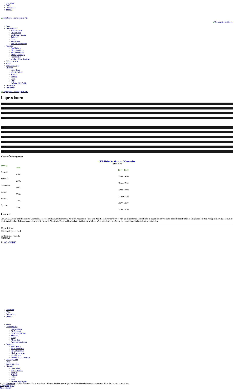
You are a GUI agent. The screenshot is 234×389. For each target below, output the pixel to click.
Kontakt (9, 10)
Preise (8, 63)
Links (13, 79)
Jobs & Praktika (17, 72)
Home (8, 26)
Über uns (9, 68)
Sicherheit (14, 37)
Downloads (10, 85)
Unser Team (15, 70)
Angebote (9, 46)
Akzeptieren (4, 386)
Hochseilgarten (11, 28)
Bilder (13, 39)
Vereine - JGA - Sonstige (20, 59)
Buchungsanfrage (12, 66)
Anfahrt (14, 77)
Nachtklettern (16, 57)
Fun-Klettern (16, 48)
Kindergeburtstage (18, 55)
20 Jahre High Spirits (19, 83)
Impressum (10, 3)
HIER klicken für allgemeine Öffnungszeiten (117, 161)
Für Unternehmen (17, 52)
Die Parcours (16, 33)
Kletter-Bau (15, 41)
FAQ (13, 81)
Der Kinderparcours (18, 35)
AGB (8, 5)
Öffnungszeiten (12, 61)
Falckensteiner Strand (19, 44)
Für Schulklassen (17, 50)
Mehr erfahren (5, 388)
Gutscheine (10, 87)
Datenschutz (10, 7)
